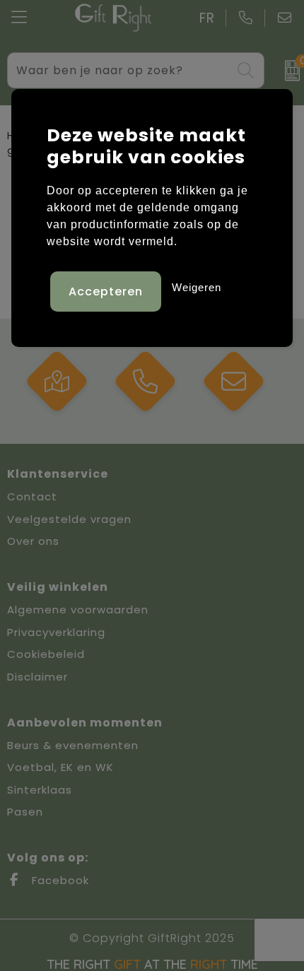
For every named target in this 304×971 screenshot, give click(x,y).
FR (207, 18)
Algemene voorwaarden (77, 609)
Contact (32, 496)
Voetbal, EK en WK (60, 767)
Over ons (33, 541)
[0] (288, 70)
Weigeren (196, 287)
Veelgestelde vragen (69, 519)
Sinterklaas (39, 789)
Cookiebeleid (46, 654)
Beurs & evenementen (73, 745)
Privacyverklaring (56, 632)
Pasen (25, 811)
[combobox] (119, 70)
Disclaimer (37, 676)
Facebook (58, 880)
